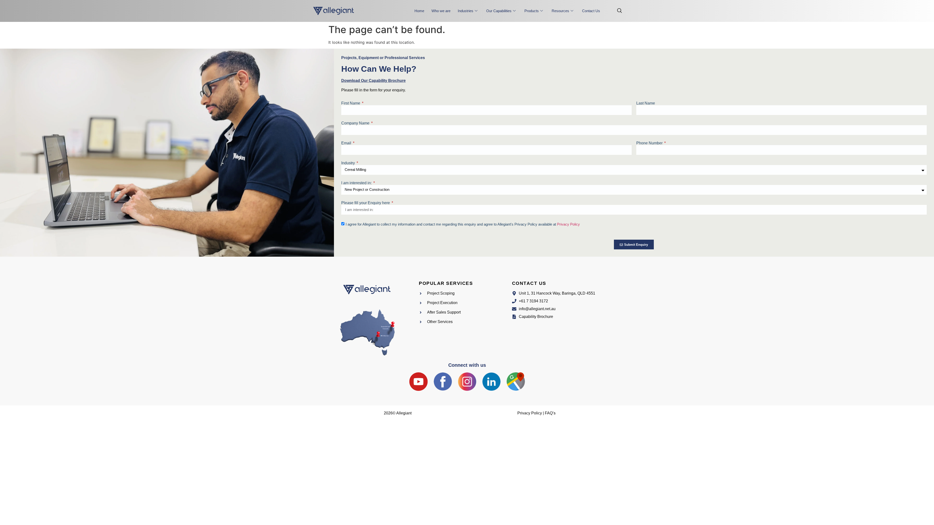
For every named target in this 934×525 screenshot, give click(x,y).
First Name (351, 103)
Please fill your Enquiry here (366, 203)
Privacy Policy (568, 224)
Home (419, 11)
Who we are (440, 11)
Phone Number (650, 143)
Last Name (645, 103)
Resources (560, 11)
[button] (617, 11)
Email (346, 143)
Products (531, 11)
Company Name (355, 123)
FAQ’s (550, 413)
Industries (465, 11)
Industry (348, 163)
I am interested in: (357, 183)
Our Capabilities (499, 11)
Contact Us (591, 11)
